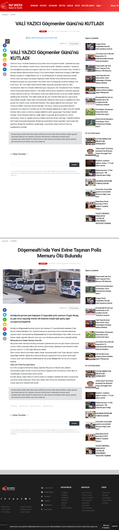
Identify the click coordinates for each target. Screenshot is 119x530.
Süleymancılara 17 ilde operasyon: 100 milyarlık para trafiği (104, 172)
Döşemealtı (23, 328)
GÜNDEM (34, 6)
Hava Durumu (87, 493)
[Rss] (22, 499)
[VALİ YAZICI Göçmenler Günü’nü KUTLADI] (41, 38)
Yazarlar (47, 496)
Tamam (106, 528)
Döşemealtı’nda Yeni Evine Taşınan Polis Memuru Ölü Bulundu (103, 68)
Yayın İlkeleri (5, 509)
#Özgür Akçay (48, 406)
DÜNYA (12, 14)
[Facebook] (2, 499)
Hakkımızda (5, 507)
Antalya (54, 359)
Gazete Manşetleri (88, 510)
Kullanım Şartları (26, 507)
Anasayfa (5, 14)
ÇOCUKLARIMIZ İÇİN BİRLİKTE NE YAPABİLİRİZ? (103, 141)
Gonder (74, 165)
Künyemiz (48, 505)
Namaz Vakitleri (87, 498)
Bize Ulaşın (48, 509)
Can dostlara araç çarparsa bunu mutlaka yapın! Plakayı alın (104, 90)
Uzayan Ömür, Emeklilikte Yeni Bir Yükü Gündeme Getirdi (104, 46)
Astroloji (105, 503)
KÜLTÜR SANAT (87, 6)
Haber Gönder (25, 512)
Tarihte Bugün (87, 500)
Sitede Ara (106, 493)
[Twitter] (6, 499)
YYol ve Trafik (87, 495)
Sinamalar (85, 503)
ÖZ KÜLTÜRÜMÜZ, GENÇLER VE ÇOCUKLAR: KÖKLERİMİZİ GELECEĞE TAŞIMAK (103, 218)
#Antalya (14, 406)
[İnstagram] (10, 499)
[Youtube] (14, 499)
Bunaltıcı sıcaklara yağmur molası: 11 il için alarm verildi (105, 163)
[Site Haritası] (26, 499)
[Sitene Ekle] (30, 499)
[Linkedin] (18, 499)
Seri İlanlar (85, 505)
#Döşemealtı (23, 406)
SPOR (77, 6)
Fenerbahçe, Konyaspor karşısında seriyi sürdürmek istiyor (104, 111)
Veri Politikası (6, 512)
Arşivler (47, 501)
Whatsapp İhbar (26, 509)
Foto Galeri (48, 488)
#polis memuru (35, 406)
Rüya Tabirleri (107, 500)
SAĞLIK (70, 6)
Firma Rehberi (87, 508)
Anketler (105, 495)
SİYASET (43, 6)
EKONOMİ (53, 6)
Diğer (98, 6)
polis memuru (66, 328)
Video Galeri (49, 492)
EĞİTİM (62, 6)
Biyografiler (106, 498)
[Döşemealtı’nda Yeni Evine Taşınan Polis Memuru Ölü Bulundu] (41, 286)
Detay (107, 525)
